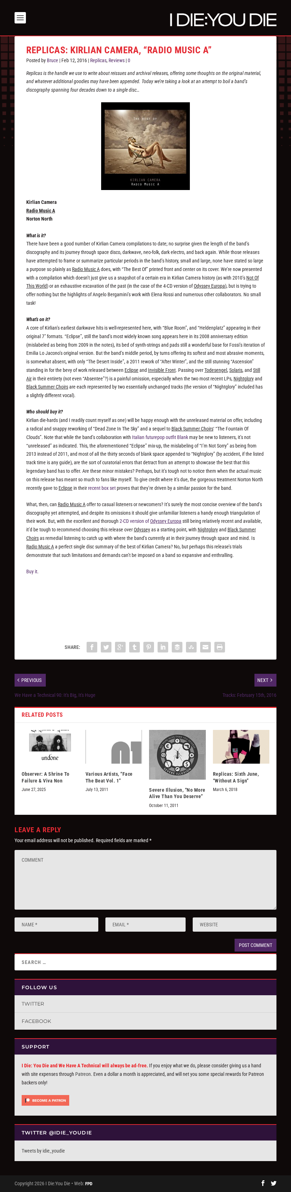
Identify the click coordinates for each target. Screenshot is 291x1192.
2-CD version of (150, 521)
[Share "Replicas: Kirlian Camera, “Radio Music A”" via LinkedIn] (163, 647)
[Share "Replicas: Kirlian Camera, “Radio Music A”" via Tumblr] (134, 647)
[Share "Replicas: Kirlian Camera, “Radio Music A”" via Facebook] (92, 647)
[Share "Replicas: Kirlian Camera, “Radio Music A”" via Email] (205, 647)
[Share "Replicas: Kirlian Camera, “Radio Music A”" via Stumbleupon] (191, 647)
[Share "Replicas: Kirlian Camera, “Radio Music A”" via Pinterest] (149, 647)
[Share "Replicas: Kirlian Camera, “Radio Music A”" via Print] (220, 647)
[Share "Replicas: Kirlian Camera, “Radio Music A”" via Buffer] (177, 647)
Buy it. (32, 571)
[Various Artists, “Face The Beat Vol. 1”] (114, 747)
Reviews (117, 60)
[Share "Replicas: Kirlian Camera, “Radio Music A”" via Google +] (120, 647)
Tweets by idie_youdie (43, 1151)
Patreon (83, 1074)
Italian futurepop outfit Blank (160, 437)
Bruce (52, 60)
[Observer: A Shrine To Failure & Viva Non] (50, 747)
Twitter (33, 1004)
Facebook (36, 1021)
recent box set (102, 488)
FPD (88, 1183)
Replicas (98, 60)
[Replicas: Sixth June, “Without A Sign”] (241, 747)
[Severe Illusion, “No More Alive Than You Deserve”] (177, 755)
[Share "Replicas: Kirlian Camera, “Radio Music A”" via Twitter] (106, 647)
